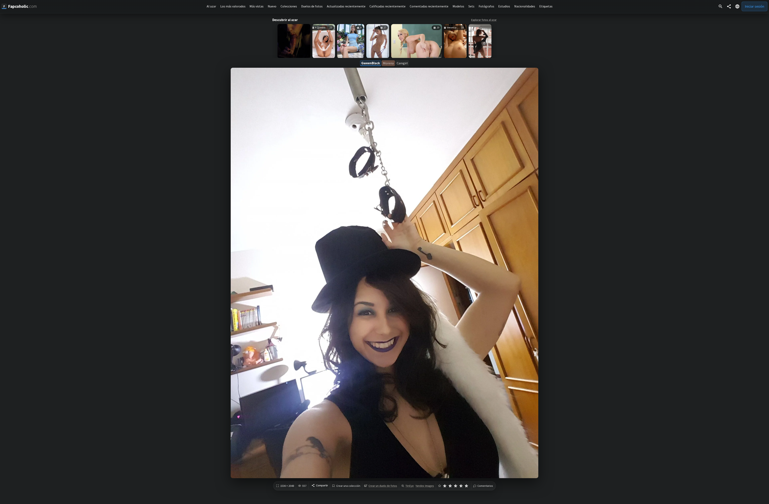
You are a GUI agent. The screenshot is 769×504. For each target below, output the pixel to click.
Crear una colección (348, 486)
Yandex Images (425, 486)
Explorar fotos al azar (484, 20)
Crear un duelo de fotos (382, 486)
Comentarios (485, 486)
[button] (737, 6)
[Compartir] (729, 6)
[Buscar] (720, 6)
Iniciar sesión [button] (754, 6)
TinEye (409, 486)
